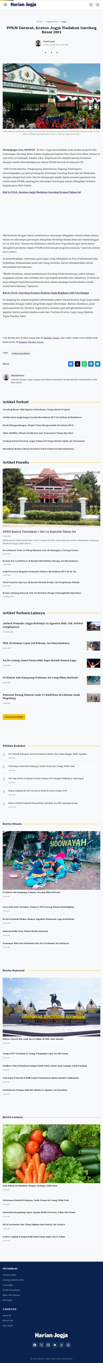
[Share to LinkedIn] (91, 364)
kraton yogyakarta (21, 353)
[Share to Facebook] (70, 364)
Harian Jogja (51, 337)
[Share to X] (77, 364)
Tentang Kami (9, 1275)
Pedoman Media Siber (13, 1280)
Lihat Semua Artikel (14, 717)
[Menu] (5, 5)
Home (39, 22)
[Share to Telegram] (97, 364)
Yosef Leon (49, 41)
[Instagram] (48, 1345)
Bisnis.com (8, 1320)
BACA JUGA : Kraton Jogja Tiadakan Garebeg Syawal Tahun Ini (42, 192)
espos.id (7, 1315)
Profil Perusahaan (11, 1290)
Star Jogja (8, 1326)
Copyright (8, 1285)
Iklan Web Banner (11, 1295)
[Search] (91, 4)
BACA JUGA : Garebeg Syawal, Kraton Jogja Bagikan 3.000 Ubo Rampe (46, 293)
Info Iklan (7, 1300)
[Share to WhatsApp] (84, 364)
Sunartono (17, 375)
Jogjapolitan (51, 22)
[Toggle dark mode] (97, 4)
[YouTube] (55, 1345)
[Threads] (61, 1345)
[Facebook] (34, 1345)
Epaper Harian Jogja (31, 342)
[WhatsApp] (68, 1345)
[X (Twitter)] (41, 1345)
